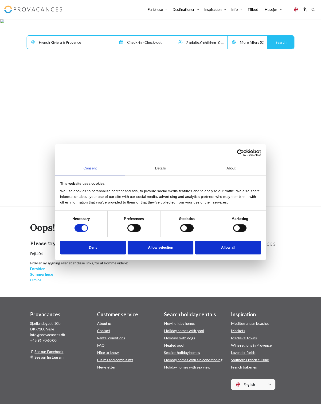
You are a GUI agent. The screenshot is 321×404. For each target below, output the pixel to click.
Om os (36, 280)
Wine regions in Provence (251, 345)
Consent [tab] (90, 168)
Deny (93, 248)
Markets (238, 330)
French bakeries (244, 367)
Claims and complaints (115, 359)
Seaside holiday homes (182, 352)
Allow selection (160, 248)
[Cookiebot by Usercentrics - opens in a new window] (240, 152)
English (249, 384)
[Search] (313, 9)
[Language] (295, 9)
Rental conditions (111, 338)
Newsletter (106, 367)
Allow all (228, 248)
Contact (103, 330)
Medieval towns (244, 338)
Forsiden (37, 268)
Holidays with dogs (179, 338)
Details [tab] (160, 168)
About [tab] (231, 168)
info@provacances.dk (47, 334)
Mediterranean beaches (250, 323)
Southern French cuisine (250, 359)
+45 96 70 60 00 (43, 340)
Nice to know (108, 352)
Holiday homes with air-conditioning (193, 359)
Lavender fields (243, 352)
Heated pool (174, 345)
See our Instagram (49, 357)
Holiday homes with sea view (187, 367)
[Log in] (304, 9)
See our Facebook (49, 351)
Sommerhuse (41, 274)
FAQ (101, 345)
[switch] (134, 228)
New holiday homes (180, 323)
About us (104, 323)
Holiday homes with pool (184, 330)
